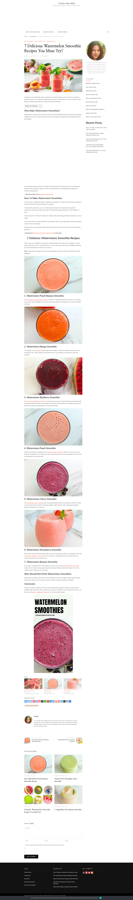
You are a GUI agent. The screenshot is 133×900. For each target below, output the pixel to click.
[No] (131, 898)
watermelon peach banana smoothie (37, 300)
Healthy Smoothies (39, 41)
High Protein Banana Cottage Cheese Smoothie (96, 140)
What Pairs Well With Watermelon (43, 233)
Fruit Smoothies (28, 41)
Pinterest (33, 592)
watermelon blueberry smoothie (36, 401)
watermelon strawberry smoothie (34, 556)
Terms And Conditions (30, 885)
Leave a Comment (44, 56)
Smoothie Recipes (48, 32)
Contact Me (27, 875)
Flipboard (39, 592)
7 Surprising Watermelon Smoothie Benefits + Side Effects (32, 690)
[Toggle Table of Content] (39, 106)
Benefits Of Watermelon (46, 194)
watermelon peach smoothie (54, 452)
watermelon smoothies (31, 705)
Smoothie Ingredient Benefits (95, 109)
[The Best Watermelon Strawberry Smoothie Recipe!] (73, 683)
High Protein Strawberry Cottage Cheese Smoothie (95, 145)
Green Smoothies (91, 91)
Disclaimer (27, 879)
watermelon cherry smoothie (35, 503)
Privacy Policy (27, 872)
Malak (26, 56)
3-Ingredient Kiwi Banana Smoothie (67, 810)
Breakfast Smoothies (92, 83)
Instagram (47, 592)
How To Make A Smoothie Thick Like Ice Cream (96, 128)
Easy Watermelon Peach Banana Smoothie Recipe (51, 690)
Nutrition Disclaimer (29, 882)
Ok (100, 897)
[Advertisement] (66, 17)
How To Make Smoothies (33, 32)
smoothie (38, 350)
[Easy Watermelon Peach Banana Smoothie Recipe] (53, 683)
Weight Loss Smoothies (93, 117)
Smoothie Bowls (62, 32)
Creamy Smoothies (66, 3)
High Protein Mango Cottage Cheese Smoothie (96, 151)
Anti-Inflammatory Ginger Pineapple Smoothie (95, 134)
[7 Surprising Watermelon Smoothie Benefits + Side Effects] (33, 683)
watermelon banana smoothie (70, 566)
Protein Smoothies (92, 102)
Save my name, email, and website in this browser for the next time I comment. (45, 845)
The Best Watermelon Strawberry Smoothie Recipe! (71, 690)
